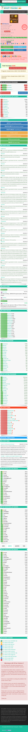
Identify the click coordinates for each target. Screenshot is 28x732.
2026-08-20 (4, 301)
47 (1, 628)
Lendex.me (6, 112)
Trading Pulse (10, 428)
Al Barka (9, 433)
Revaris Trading (11, 419)
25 (1, 592)
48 (1, 629)
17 (1, 370)
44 (1, 623)
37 (1, 611)
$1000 (26, 85)
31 (1, 601)
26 (1, 593)
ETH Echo (4, 292)
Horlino (9, 327)
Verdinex (9, 430)
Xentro (9, 422)
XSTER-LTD (9, 423)
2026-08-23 (4, 333)
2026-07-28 (4, 433)
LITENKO (9, 427)
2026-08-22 (4, 412)
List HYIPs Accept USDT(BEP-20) (9, 641)
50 (1, 633)
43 (1, 621)
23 (1, 588)
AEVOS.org (6, 107)
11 (1, 116)
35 (1, 608)
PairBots (6, 103)
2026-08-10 (4, 423)
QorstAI (5, 109)
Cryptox (5, 106)
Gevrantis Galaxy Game (12, 420)
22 (1, 587)
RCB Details (7, 50)
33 (1, 605)
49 (1, 631)
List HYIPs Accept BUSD (7, 642)
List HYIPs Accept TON (7, 647)
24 (1, 590)
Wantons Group (6, 360)
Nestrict (9, 414)
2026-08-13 (4, 422)
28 (1, 597)
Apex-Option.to (11, 415)
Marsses (9, 330)
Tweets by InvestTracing (5, 439)
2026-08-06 (4, 425)
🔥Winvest (9, 85)
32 (1, 603)
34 (1, 606)
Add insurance (20, 50)
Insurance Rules (6, 92)
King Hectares (10, 410)
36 (1, 610)
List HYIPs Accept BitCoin (8, 644)
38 (1, 613)
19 (1, 501)
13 (1, 363)
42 (1, 620)
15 (1, 367)
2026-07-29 (4, 430)
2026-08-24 (4, 289)
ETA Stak (9, 412)
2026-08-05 (4, 428)
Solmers (6, 114)
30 (1, 600)
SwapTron (3, 148)
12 (1, 362)
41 (1, 618)
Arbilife (4, 362)
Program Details (7, 47)
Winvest (5, 99)
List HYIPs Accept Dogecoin (8, 654)
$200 (26, 87)
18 (1, 499)
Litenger (6, 116)
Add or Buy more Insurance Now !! (17, 68)
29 (1, 598)
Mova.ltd (6, 111)
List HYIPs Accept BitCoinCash (9, 656)
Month (10, 546)
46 (1, 626)
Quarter (17, 546)
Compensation (23, 92)
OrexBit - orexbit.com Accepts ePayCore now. (11, 456)
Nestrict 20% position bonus (7, 444)
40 (1, 616)
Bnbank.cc (6, 104)
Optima (9, 417)
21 (1, 585)
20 (1, 503)
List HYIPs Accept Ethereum (8, 649)
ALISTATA (9, 425)
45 (1, 624)
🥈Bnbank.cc (9, 89)
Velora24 (9, 432)
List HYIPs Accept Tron (7, 659)
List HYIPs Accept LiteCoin (8, 651)
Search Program (21, 1)
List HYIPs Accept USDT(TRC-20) (9, 653)
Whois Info (20, 47)
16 (1, 368)
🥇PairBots (9, 87)
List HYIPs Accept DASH (7, 658)
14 (1, 365)
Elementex (6, 101)
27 (1, 595)
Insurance (7, 53)
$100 (26, 89)
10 (1, 114)
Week (3, 546)
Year (24, 546)
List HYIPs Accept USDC (7, 646)
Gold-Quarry (5, 23)
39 (1, 615)
